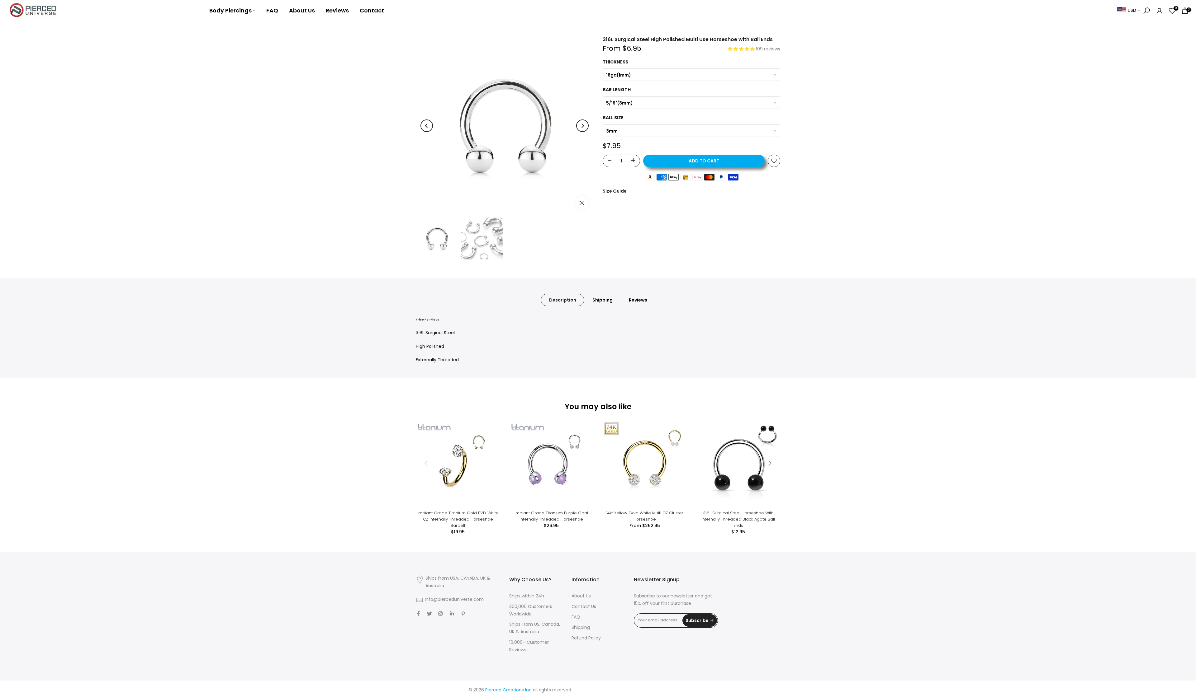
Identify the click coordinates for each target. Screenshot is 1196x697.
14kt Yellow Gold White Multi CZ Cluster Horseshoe (644, 516)
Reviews (337, 10)
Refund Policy (586, 638)
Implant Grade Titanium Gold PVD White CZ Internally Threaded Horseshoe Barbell (458, 519)
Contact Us (584, 607)
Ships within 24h (526, 596)
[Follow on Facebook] (418, 613)
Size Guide (615, 191)
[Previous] (426, 125)
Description (562, 300)
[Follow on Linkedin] (452, 613)
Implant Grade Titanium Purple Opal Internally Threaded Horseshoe (551, 516)
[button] (742, 49)
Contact (372, 10)
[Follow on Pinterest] (463, 613)
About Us (302, 10)
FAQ (272, 10)
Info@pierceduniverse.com (454, 599)
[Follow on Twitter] (429, 613)
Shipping (602, 300)
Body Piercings (230, 10)
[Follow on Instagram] (440, 613)
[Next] (582, 125)
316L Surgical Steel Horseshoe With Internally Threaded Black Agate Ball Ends (738, 519)
